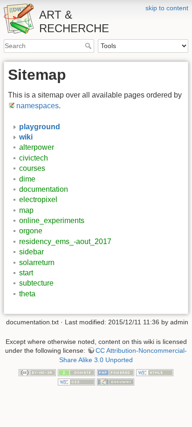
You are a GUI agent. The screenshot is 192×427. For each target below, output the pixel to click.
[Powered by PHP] (115, 372)
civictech (33, 158)
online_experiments (51, 220)
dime (27, 179)
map (26, 210)
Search (89, 45)
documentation (43, 189)
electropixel (38, 199)
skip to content (166, 8)
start (26, 273)
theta (27, 294)
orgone (30, 231)
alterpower (36, 147)
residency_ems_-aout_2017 (65, 241)
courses (32, 168)
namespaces (37, 106)
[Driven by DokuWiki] (115, 381)
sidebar (31, 252)
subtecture (36, 283)
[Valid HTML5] (154, 372)
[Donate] (76, 372)
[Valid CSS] (76, 381)
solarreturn (37, 262)
